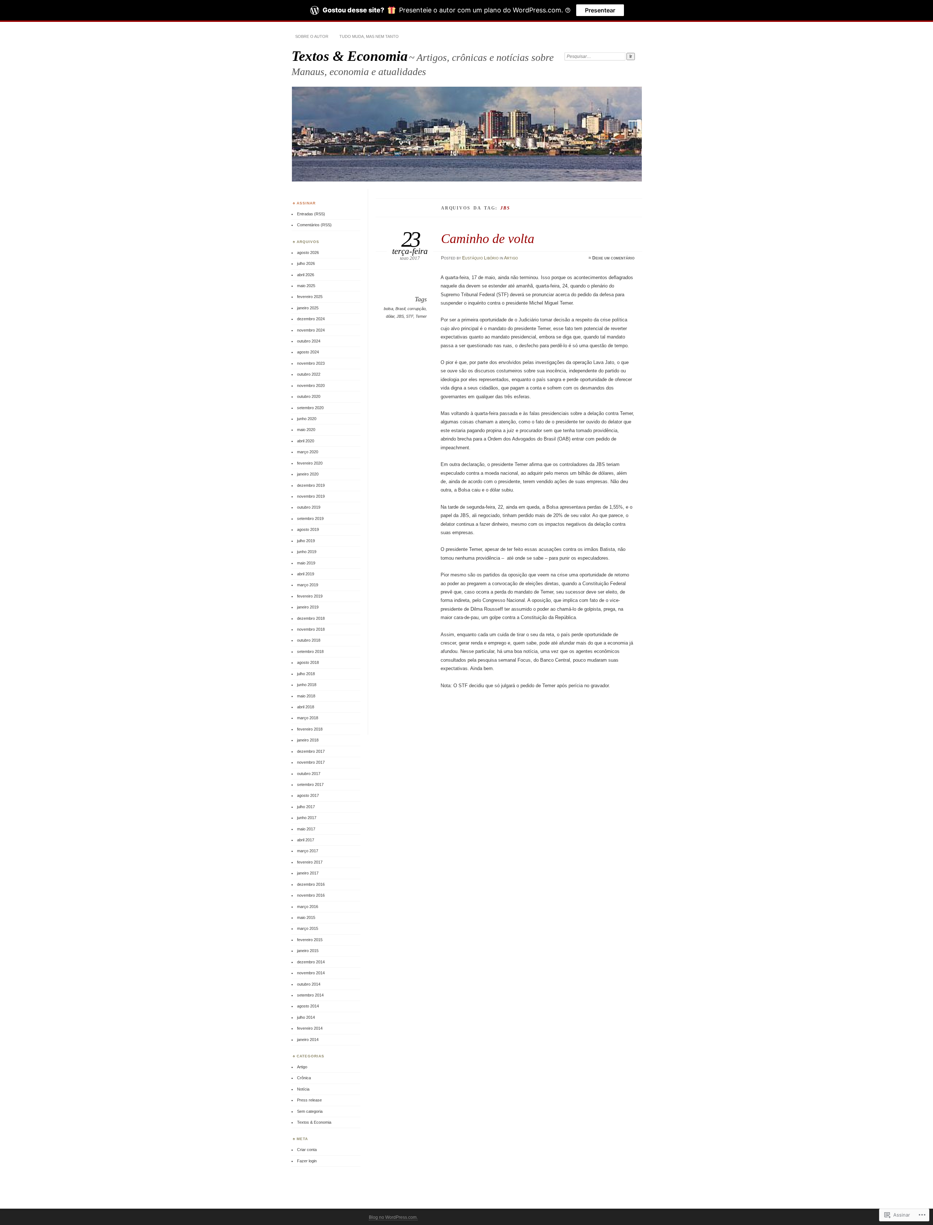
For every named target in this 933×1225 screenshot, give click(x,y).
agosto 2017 (308, 795)
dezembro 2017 (311, 751)
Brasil (400, 308)
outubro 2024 (308, 341)
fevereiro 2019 (310, 596)
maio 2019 (306, 563)
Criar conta (307, 1149)
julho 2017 (306, 807)
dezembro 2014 (311, 962)
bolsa (388, 308)
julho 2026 (306, 263)
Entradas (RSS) (311, 214)
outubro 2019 (308, 507)
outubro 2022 (308, 374)
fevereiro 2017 (310, 862)
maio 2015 (306, 917)
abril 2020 (305, 441)
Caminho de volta (487, 238)
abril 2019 (305, 574)
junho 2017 (306, 817)
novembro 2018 (311, 629)
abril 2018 (305, 707)
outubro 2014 (308, 984)
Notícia (303, 1089)
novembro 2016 (311, 895)
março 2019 (307, 585)
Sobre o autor (311, 36)
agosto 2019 (308, 529)
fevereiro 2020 (310, 463)
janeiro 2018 (308, 740)
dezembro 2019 (311, 485)
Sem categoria (310, 1111)
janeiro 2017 (308, 873)
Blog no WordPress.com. (393, 1217)
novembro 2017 (311, 762)
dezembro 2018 (311, 618)
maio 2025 (306, 285)
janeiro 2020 (308, 474)
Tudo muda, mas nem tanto (369, 36)
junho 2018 (306, 684)
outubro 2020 (308, 396)
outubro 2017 (308, 773)
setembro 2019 (310, 518)
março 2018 (307, 718)
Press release (309, 1100)
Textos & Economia (350, 56)
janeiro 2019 (308, 607)
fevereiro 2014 (310, 1028)
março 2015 (307, 928)
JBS (400, 316)
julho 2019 (306, 541)
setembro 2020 (310, 408)
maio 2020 (306, 429)
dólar (390, 316)
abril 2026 (305, 275)
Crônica (304, 1078)
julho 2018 (306, 674)
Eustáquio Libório (480, 258)
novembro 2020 (311, 385)
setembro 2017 (310, 784)
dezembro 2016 (311, 884)
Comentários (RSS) (314, 225)
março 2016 (307, 906)
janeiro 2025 (308, 308)
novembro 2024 (311, 330)
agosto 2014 (308, 1006)
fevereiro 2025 (310, 296)
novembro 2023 (311, 363)
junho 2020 (306, 418)
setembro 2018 (310, 651)
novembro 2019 (311, 496)
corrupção (416, 308)
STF (409, 316)
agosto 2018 (308, 662)
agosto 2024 (308, 352)
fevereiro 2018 (310, 729)
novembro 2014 (311, 973)
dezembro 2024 (311, 319)
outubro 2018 (308, 640)
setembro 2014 (310, 995)
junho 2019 (306, 551)
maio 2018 (306, 696)
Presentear (600, 10)
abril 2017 (305, 840)
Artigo (511, 258)
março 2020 (307, 452)
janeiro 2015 (308, 950)
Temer (421, 316)
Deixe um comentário (613, 258)
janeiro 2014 (308, 1039)
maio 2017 (306, 829)
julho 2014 (306, 1017)
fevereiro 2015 (310, 940)
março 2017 (307, 851)
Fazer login (307, 1161)
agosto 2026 (308, 252)
